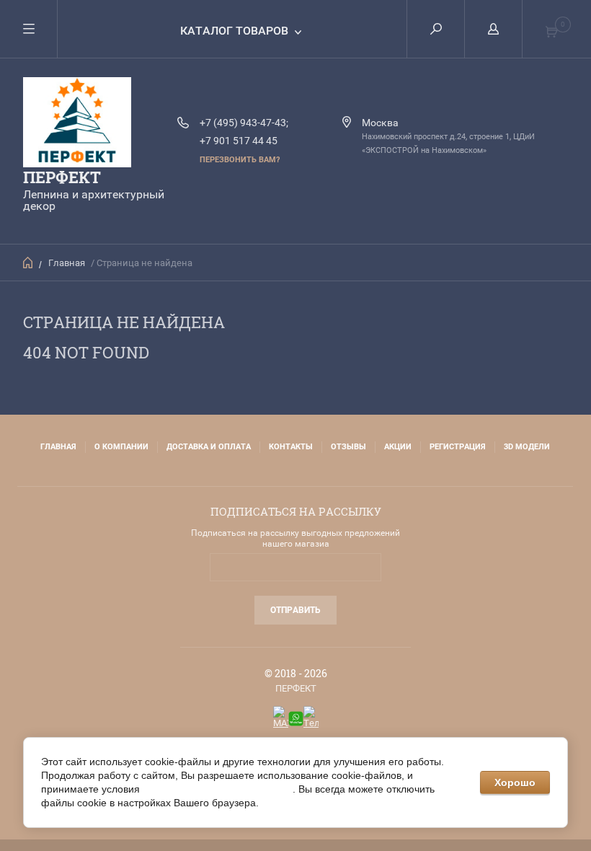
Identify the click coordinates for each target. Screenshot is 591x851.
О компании (121, 446)
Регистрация (458, 446)
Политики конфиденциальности (218, 789)
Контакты (291, 446)
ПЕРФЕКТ (62, 177)
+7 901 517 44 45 (238, 140)
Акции (398, 446)
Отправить (295, 610)
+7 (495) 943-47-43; (244, 122)
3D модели (527, 446)
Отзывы (348, 446)
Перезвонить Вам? (240, 159)
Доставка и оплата (208, 446)
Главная (66, 262)
